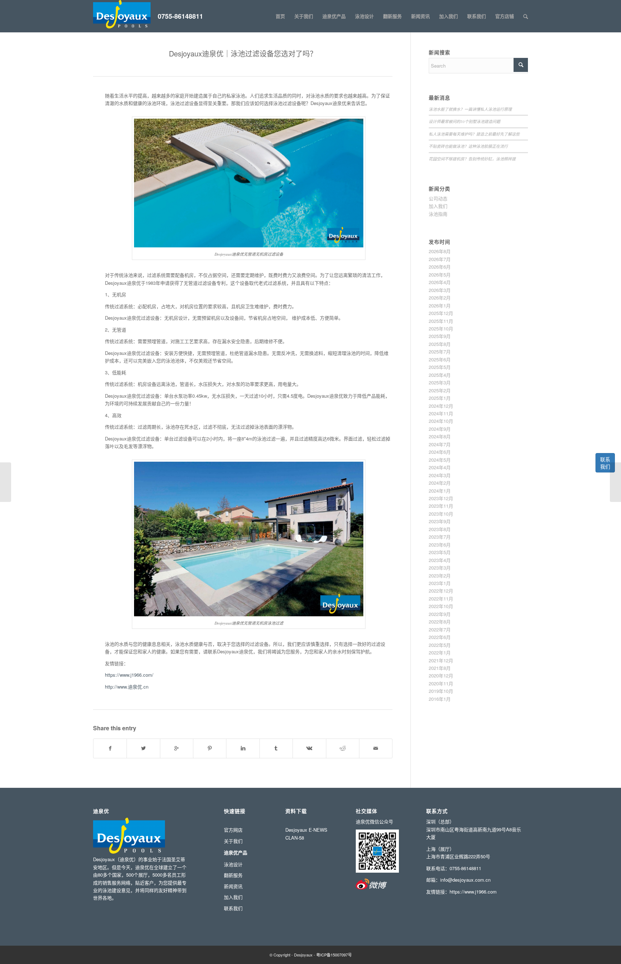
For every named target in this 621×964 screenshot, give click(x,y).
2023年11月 (441, 505)
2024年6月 (440, 451)
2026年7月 (440, 259)
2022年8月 (440, 621)
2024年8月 (440, 436)
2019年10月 (441, 690)
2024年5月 (440, 459)
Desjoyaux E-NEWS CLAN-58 (306, 833)
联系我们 (605, 463)
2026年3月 (440, 290)
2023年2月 (440, 575)
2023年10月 (441, 513)
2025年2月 (440, 390)
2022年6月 (440, 637)
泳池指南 (438, 213)
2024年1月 (440, 490)
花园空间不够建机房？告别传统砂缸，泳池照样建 (472, 158)
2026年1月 (440, 305)
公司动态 (438, 198)
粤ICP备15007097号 (334, 955)
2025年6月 (440, 359)
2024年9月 (440, 428)
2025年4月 (440, 374)
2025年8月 (440, 344)
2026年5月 (440, 274)
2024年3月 (440, 475)
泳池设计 (233, 864)
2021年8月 (440, 667)
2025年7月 (440, 351)
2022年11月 (441, 598)
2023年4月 (440, 560)
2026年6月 (440, 266)
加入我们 (438, 205)
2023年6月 (440, 544)
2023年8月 (440, 529)
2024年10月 (441, 420)
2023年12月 (441, 498)
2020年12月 (441, 675)
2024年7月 (440, 444)
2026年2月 (440, 297)
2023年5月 (440, 552)
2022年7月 (440, 629)
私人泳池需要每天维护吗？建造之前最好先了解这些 (474, 134)
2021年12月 (441, 660)
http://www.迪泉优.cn (126, 686)
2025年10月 (441, 328)
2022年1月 (440, 652)
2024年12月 (441, 405)
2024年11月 (441, 413)
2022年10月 (441, 606)
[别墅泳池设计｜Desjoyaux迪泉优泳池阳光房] (5, 482)
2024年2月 (440, 482)
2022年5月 (440, 644)
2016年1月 (440, 698)
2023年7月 (440, 536)
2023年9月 (440, 521)
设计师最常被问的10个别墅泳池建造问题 (464, 121)
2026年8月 (440, 251)
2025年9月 (440, 336)
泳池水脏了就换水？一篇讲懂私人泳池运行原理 (470, 109)
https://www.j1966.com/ (129, 674)
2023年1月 (440, 583)
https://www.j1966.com (473, 891)
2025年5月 (440, 367)
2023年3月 (440, 567)
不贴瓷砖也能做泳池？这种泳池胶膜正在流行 (468, 146)
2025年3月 (440, 382)
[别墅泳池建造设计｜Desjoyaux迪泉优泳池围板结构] (615, 482)
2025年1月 (440, 397)
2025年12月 (441, 313)
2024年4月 (440, 467)
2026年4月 (440, 282)
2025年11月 (441, 320)
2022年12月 (441, 590)
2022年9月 (440, 614)
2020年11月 (441, 683)
